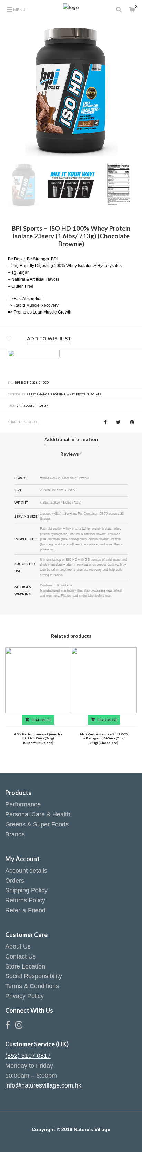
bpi (18, 405)
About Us (18, 946)
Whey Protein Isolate (84, 394)
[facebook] (10, 1026)
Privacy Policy (24, 996)
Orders (14, 880)
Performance (38, 394)
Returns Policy (25, 900)
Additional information (71, 439)
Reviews (71, 454)
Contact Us (20, 956)
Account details (26, 870)
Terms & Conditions (32, 986)
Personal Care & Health (37, 814)
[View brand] (34, 363)
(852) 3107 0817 (28, 1055)
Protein (42, 405)
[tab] (71, 439)
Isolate (28, 405)
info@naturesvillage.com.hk (43, 1085)
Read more (41, 720)
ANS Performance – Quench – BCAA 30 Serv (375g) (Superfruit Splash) (38, 738)
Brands (15, 834)
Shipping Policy (26, 890)
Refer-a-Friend (25, 910)
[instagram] (18, 1026)
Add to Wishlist (49, 338)
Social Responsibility (33, 976)
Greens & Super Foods (37, 824)
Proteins (57, 394)
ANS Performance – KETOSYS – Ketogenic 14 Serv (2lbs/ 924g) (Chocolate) (104, 738)
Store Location (25, 966)
